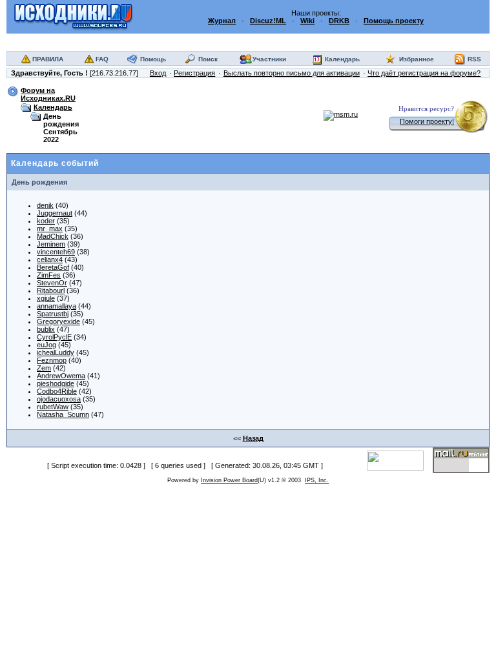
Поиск (208, 59)
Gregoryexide (58, 321)
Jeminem (51, 244)
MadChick (52, 236)
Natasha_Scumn (63, 414)
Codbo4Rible (57, 391)
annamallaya (56, 306)
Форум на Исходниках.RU (48, 94)
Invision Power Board (229, 480)
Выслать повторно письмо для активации (291, 73)
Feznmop (52, 360)
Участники (269, 59)
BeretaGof (53, 267)
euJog (46, 345)
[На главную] (73, 16)
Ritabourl (51, 290)
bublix (46, 329)
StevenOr (52, 283)
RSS (474, 59)
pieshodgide (55, 383)
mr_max (50, 228)
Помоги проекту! (427, 121)
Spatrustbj (52, 314)
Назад (253, 438)
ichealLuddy (55, 352)
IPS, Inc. (317, 480)
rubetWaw (52, 407)
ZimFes (49, 275)
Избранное (416, 59)
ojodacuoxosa (59, 399)
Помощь (153, 59)
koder (46, 221)
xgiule (46, 298)
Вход (158, 73)
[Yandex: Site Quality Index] (400, 459)
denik (45, 205)
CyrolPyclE (54, 337)
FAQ (102, 59)
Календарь (342, 59)
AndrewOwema (61, 376)
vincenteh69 (56, 252)
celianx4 (50, 259)
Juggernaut (54, 213)
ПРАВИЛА (47, 59)
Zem (44, 368)
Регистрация (194, 73)
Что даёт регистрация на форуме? (423, 73)
